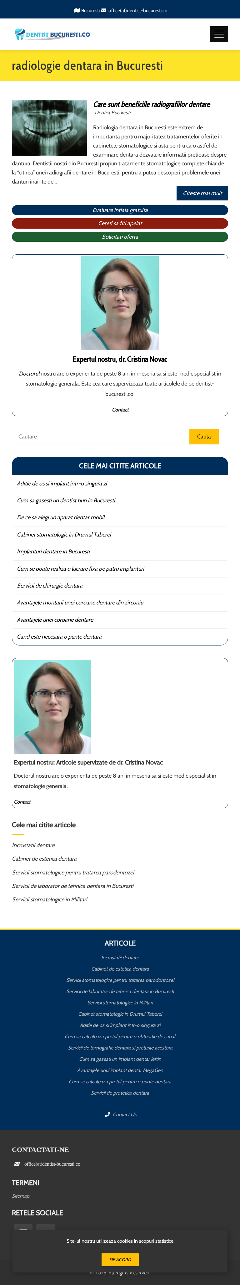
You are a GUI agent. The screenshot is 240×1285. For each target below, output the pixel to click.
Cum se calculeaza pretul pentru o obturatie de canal (120, 1036)
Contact (120, 410)
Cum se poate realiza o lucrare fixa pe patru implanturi (80, 568)
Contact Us (124, 1114)
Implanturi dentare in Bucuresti (53, 551)
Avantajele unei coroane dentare (55, 619)
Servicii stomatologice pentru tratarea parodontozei (73, 872)
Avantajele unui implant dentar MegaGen (120, 1070)
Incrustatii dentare (33, 845)
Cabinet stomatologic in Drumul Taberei (64, 534)
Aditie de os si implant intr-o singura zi (62, 483)
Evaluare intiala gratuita (120, 210)
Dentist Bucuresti (112, 112)
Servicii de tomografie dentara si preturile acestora (120, 1048)
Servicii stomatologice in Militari (49, 899)
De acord (120, 1259)
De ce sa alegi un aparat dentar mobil (60, 517)
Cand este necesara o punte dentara (59, 636)
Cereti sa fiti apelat (120, 223)
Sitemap (20, 1196)
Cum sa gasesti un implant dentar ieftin (120, 1059)
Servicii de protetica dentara (120, 1093)
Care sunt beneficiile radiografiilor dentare (151, 104)
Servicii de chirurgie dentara (49, 585)
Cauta (204, 436)
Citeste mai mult (202, 193)
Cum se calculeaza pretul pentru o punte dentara (120, 1082)
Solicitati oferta (120, 236)
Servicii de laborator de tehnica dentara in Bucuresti (72, 886)
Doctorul (29, 373)
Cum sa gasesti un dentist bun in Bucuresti (66, 500)
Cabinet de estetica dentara (44, 858)
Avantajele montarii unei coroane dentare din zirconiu (80, 602)
